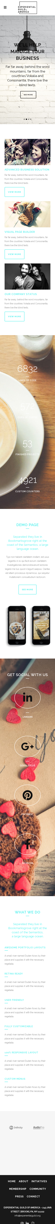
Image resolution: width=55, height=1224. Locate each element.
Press (19, 1196)
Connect (33, 1196)
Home (12, 1181)
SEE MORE (28, 95)
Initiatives (39, 1181)
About (23, 1181)
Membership (17, 1188)
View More (14, 192)
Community (37, 1188)
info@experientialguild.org (27, 1215)
